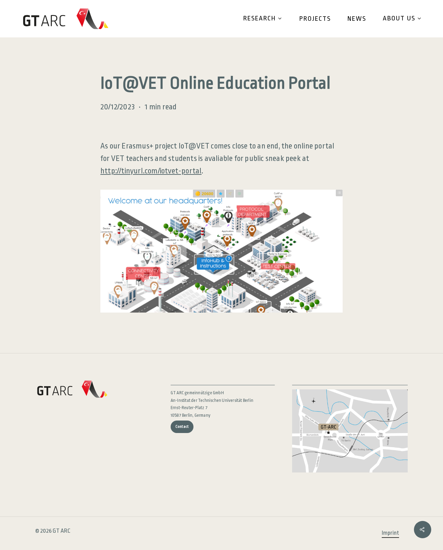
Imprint (390, 533)
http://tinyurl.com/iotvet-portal (150, 170)
